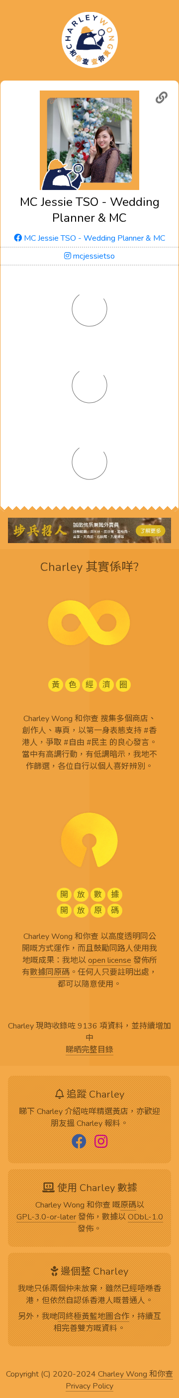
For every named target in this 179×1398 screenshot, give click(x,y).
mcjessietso (93, 256)
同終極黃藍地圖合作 (93, 1317)
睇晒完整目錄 (89, 1050)
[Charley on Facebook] (79, 1142)
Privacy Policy (89, 1387)
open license (109, 961)
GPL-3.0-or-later (46, 1217)
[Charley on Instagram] (100, 1142)
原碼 (128, 1206)
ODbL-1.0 (145, 1217)
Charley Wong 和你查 (135, 1375)
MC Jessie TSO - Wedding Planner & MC (93, 238)
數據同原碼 (50, 973)
